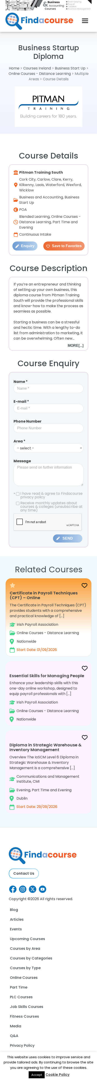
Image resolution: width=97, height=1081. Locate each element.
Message (22, 461)
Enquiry (27, 246)
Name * (21, 381)
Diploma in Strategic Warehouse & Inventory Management (45, 747)
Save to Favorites (66, 246)
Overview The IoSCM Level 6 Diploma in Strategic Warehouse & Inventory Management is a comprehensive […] (45, 775)
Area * (19, 441)
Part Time (18, 987)
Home (14, 68)
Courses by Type (25, 968)
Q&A (14, 1035)
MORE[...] (75, 345)
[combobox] (48, 448)
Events (16, 929)
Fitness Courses (24, 1016)
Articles (17, 919)
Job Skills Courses (26, 1006)
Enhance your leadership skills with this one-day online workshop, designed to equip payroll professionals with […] (46, 697)
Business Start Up (70, 68)
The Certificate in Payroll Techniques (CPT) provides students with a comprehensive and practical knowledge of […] (48, 621)
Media (15, 1026)
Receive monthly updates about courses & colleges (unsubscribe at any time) (51, 506)
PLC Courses (21, 997)
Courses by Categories (31, 958)
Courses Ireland (37, 68)
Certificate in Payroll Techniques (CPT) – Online (44, 595)
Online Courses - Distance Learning (40, 73)
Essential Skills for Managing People (46, 675)
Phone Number (28, 421)
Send (67, 538)
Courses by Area (25, 948)
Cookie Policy (57, 1074)
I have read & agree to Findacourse (48, 495)
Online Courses (24, 977)
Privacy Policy (22, 1045)
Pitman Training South (41, 172)
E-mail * (21, 401)
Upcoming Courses (27, 938)
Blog (14, 909)
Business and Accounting (41, 197)
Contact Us (23, 873)
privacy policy (32, 497)
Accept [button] (36, 1075)
